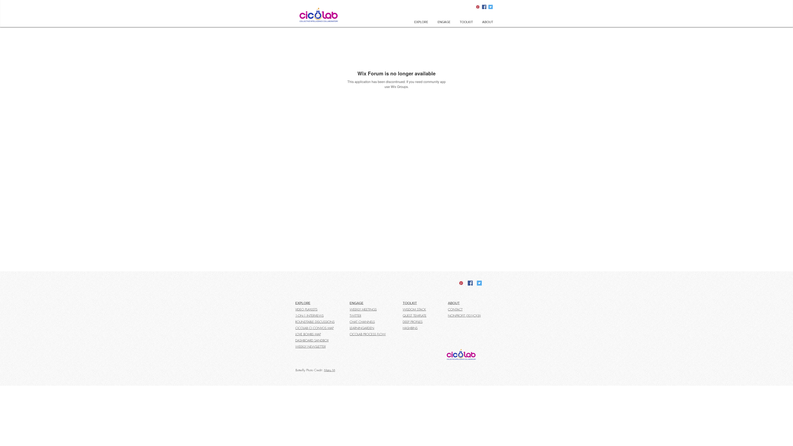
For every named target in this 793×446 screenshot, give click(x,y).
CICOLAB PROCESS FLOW (368, 334)
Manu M (329, 370)
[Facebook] (484, 7)
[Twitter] (490, 7)
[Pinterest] (478, 7)
